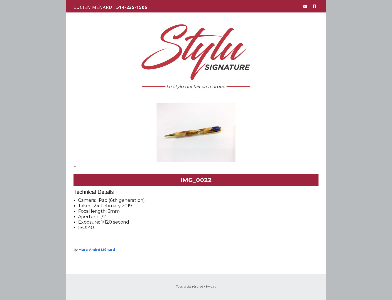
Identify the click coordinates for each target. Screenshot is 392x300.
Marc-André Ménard (96, 249)
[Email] (306, 6)
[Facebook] (314, 6)
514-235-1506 (131, 7)
